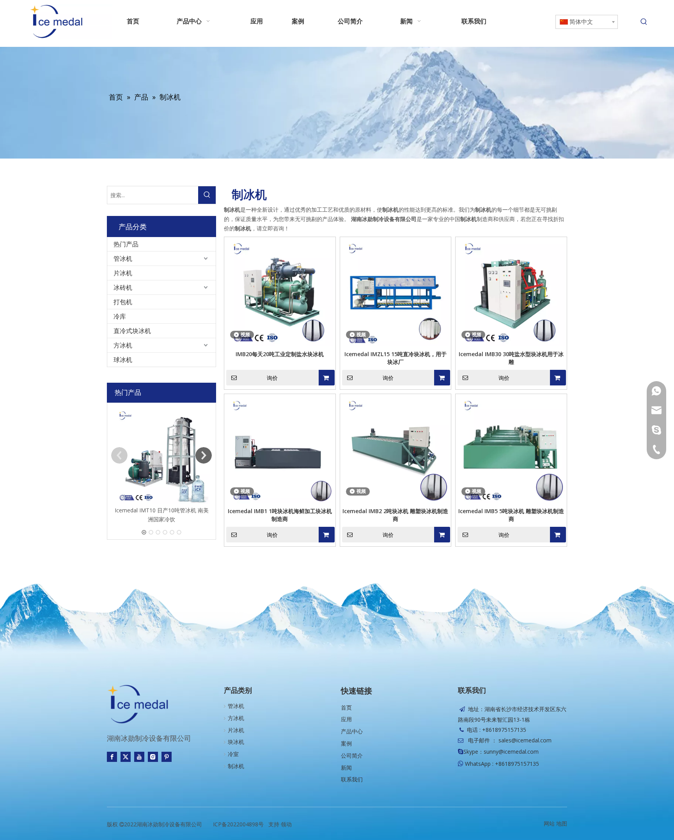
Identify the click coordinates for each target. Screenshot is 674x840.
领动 (286, 824)
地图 (561, 823)
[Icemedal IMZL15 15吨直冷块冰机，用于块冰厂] (395, 292)
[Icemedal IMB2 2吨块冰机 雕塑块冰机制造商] (395, 449)
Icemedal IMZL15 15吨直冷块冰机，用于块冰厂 (395, 358)
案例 (346, 743)
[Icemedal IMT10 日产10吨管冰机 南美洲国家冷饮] (161, 455)
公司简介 (352, 755)
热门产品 (126, 244)
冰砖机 (123, 287)
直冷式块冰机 (132, 330)
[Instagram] (153, 757)
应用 (346, 719)
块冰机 (236, 741)
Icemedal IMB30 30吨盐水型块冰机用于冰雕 (511, 358)
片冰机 (123, 273)
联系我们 (352, 779)
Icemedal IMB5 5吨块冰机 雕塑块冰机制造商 (511, 515)
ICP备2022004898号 (238, 824)
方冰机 (123, 345)
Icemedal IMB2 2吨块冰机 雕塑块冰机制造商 (395, 515)
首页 (346, 707)
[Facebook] (112, 757)
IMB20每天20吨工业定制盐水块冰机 (280, 354)
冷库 (120, 316)
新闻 (346, 767)
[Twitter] (126, 757)
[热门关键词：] (644, 22)
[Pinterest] (166, 757)
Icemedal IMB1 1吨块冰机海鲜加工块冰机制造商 (280, 515)
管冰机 (123, 258)
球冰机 (123, 359)
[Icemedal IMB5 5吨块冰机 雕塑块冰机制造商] (511, 449)
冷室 (233, 754)
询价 (272, 378)
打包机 (123, 302)
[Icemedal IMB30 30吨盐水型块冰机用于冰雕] (511, 292)
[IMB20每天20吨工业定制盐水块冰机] (279, 292)
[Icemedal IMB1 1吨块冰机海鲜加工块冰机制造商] (279, 449)
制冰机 (236, 766)
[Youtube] (139, 757)
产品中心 (352, 731)
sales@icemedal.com (525, 740)
